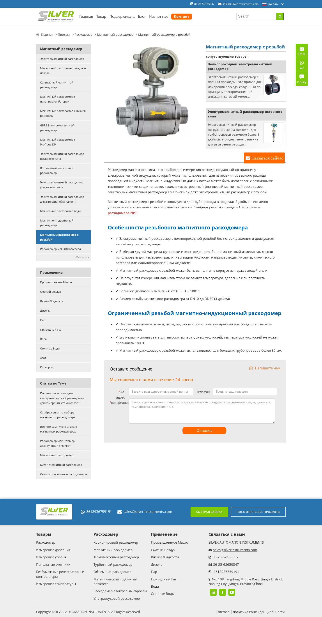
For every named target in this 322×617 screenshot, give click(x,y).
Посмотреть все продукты (258, 512)
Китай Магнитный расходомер (61, 465)
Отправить (204, 430)
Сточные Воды (50, 348)
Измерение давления (53, 550)
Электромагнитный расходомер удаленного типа (62, 184)
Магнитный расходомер (115, 34)
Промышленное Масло (56, 282)
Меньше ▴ (82, 257)
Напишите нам (267, 368)
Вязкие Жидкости (52, 301)
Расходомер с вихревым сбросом (120, 591)
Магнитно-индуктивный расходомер (56, 222)
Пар (42, 320)
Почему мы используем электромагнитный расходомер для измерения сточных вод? (62, 398)
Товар (101, 16)
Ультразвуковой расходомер (117, 598)
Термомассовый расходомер (116, 557)
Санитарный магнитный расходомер (56, 84)
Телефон (203, 392)
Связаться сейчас (267, 158)
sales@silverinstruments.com (240, 4)
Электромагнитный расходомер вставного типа (62, 156)
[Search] (279, 16)
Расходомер (83, 34)
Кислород (46, 367)
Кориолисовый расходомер (116, 542)
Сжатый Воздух (50, 292)
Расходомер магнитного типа (60, 249)
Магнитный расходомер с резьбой (59, 237)
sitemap (224, 612)
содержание (118, 402)
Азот (43, 358)
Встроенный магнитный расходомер (56, 170)
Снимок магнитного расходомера (63, 474)
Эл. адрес (120, 394)
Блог (142, 16)
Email (300, 52)
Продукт (64, 34)
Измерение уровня (51, 557)
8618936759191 (99, 511)
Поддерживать (122, 16)
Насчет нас (158, 16)
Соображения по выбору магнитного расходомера (57, 414)
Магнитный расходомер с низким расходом (63, 113)
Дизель (45, 310)
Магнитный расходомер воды (60, 211)
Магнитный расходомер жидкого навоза (63, 70)
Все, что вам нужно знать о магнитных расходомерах (58, 429)
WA (300, 69)
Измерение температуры (56, 584)
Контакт (181, 16)
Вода (43, 339)
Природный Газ (50, 330)
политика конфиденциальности (259, 612)
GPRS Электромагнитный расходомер (57, 127)
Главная (86, 16)
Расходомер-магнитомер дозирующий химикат (57, 443)
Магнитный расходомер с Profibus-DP (57, 142)
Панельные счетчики (53, 564)
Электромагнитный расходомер (62, 59)
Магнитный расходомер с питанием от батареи (57, 99)
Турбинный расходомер (113, 564)
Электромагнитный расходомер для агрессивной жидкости (62, 199)
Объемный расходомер (112, 571)
